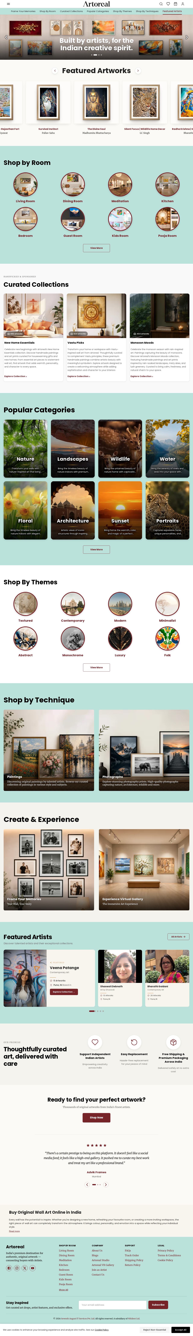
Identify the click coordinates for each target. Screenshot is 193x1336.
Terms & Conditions (169, 1255)
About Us (97, 1250)
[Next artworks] (138, 70)
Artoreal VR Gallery (103, 1264)
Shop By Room (48, 11)
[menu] (8, 4)
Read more (14, 1231)
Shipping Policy (134, 1260)
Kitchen (63, 1264)
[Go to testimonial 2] (97, 1184)
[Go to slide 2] (94, 55)
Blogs (95, 1255)
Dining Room (66, 1255)
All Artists (178, 937)
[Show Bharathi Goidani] (98, 1011)
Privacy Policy (166, 1250)
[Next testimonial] (106, 1184)
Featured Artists (172, 11)
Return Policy (132, 1264)
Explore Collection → (64, 991)
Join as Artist (99, 1269)
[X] (25, 1268)
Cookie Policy (165, 1260)
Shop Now (96, 1117)
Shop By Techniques (147, 11)
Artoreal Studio (100, 1260)
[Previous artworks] (55, 70)
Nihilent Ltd (133, 1318)
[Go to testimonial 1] (94, 1184)
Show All (63, 1289)
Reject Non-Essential (154, 1329)
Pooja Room (66, 1284)
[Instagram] (17, 1268)
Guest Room (66, 1274)
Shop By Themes (122, 11)
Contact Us (98, 1274)
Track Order (132, 1255)
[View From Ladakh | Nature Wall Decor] (144, 102)
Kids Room (65, 1279)
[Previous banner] (6, 37)
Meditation (65, 1260)
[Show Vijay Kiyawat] (103, 1011)
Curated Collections (71, 11)
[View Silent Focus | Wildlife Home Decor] (48, 102)
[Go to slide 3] (98, 55)
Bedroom (64, 1269)
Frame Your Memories (23, 11)
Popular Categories (98, 11)
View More (96, 248)
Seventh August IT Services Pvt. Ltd (77, 1318)
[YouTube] (33, 1268)
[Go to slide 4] (101, 55)
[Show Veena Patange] (90, 1011)
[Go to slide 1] (91, 55)
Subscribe (158, 1304)
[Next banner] (187, 37)
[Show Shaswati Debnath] (92, 1011)
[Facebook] (9, 1268)
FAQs (128, 1250)
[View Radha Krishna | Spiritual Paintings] (96, 102)
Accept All (180, 1329)
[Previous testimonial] (87, 1184)
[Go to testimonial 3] (100, 1184)
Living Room (66, 1250)
